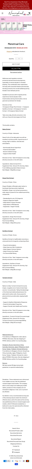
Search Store (16, 428)
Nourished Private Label (16, 430)
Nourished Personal (16, 435)
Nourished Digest (16, 439)
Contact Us (16, 446)
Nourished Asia (18, 456)
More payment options (16, 72)
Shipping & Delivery (16, 444)
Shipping (9, 51)
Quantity (11, 58)
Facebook (17, 450)
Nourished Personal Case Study (16, 441)
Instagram (17, 452)
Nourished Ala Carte (16, 433)
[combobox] (27, 14)
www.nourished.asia (16, 458)
